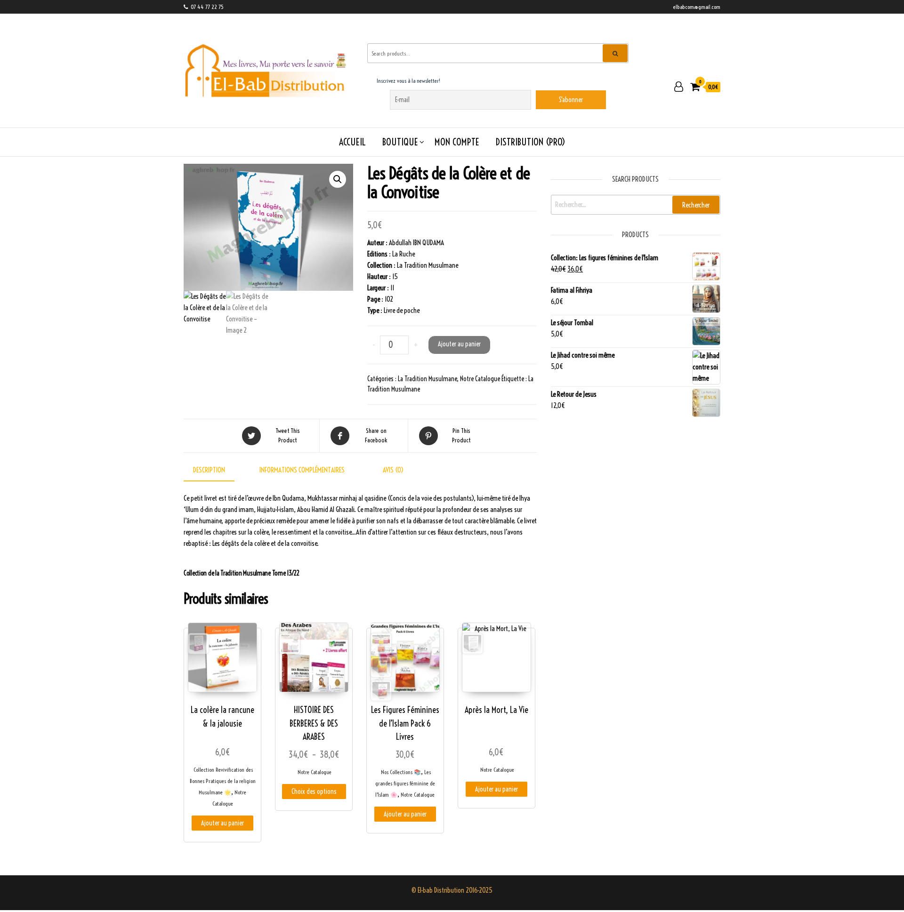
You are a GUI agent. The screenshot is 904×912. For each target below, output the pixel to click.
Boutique (400, 142)
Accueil (352, 142)
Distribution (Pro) (530, 142)
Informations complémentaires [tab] (302, 469)
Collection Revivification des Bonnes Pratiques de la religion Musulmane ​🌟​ (223, 781)
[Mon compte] (678, 86)
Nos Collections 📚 (401, 772)
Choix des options (314, 791)
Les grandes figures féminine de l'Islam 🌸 (405, 783)
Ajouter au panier (459, 344)
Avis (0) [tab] (393, 469)
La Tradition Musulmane (427, 379)
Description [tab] (209, 469)
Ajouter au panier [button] (222, 823)
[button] (337, 179)
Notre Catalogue (480, 379)
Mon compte (457, 142)
